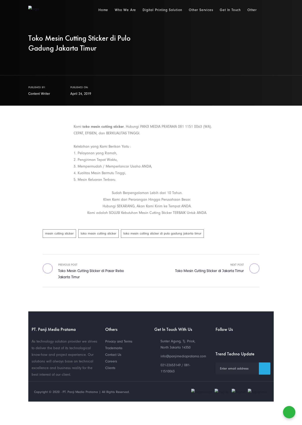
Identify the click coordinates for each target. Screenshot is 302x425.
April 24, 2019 (80, 94)
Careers (111, 361)
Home (103, 10)
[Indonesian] (201, 392)
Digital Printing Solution (162, 10)
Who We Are (125, 10)
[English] (222, 392)
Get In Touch (230, 10)
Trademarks (113, 348)
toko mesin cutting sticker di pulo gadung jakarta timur (162, 233)
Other (252, 10)
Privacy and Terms (118, 341)
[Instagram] (233, 340)
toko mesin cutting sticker (98, 233)
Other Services (201, 10)
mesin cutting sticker (59, 233)
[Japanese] (257, 392)
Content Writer (39, 94)
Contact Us (113, 355)
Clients (110, 368)
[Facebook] (225, 340)
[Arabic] (239, 392)
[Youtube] (218, 340)
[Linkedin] (241, 340)
